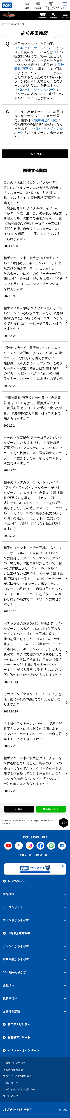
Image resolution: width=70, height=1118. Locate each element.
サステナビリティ (19, 1024)
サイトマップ (10, 1096)
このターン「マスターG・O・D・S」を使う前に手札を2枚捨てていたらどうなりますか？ (33, 699)
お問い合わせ (10, 1082)
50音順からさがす (14, 972)
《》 (56, 52)
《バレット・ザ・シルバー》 (35, 48)
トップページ (16, 881)
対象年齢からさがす (16, 959)
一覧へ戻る (35, 153)
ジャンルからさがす (16, 946)
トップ (5, 23)
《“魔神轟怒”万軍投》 (46, 120)
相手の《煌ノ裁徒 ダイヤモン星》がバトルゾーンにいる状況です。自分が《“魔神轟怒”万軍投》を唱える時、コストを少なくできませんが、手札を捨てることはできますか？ (33, 318)
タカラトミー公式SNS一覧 (33, 855)
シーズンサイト (13, 907)
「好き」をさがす (19, 933)
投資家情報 (10, 998)
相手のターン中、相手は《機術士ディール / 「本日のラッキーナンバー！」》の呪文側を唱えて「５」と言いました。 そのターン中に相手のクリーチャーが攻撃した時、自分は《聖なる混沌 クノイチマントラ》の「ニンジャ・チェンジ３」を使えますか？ (33, 273)
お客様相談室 (11, 1011)
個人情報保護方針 (13, 1069)
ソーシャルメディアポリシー (19, 1089)
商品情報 (8, 894)
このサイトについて (14, 1063)
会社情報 (8, 985)
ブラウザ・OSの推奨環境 (17, 1076)
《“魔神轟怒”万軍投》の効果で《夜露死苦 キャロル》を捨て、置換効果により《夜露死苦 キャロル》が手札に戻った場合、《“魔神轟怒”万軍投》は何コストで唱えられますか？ (33, 408)
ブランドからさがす (16, 920)
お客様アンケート (19, 1037)
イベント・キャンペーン (23, 1050)
